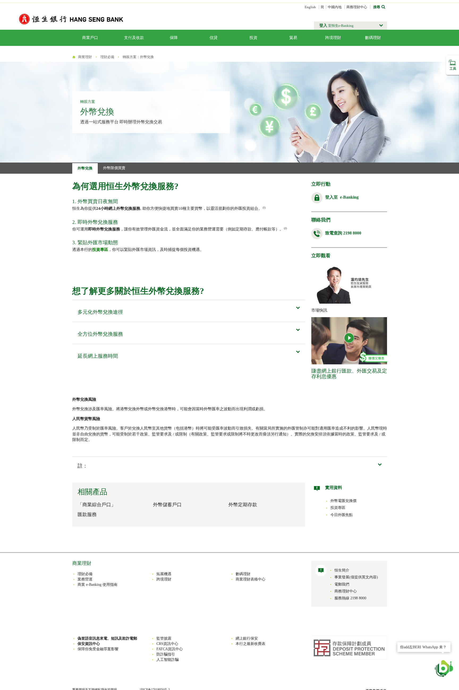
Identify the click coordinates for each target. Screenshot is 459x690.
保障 (174, 37)
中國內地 (335, 7)
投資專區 (100, 249)
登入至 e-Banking (342, 197)
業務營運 (85, 579)
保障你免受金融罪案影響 (98, 649)
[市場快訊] (349, 283)
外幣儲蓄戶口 (167, 504)
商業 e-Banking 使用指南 (97, 585)
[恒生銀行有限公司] (71, 18)
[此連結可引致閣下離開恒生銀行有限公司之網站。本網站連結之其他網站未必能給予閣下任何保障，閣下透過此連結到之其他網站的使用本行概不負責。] (349, 338)
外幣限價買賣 (114, 168)
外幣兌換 (85, 168)
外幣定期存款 (242, 504)
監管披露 (163, 638)
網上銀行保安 (247, 638)
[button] (350, 25)
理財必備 (107, 57)
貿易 (293, 37)
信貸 (214, 37)
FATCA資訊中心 (169, 649)
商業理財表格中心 (250, 579)
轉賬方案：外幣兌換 (138, 57)
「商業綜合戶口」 (97, 504)
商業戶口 (90, 37)
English (310, 7)
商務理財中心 (356, 7)
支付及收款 (134, 37)
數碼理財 (373, 37)
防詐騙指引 (165, 654)
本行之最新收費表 (250, 644)
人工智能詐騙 (167, 660)
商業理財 (85, 57)
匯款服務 (87, 514)
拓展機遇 (163, 574)
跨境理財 (333, 37)
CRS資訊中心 (167, 644)
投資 (253, 37)
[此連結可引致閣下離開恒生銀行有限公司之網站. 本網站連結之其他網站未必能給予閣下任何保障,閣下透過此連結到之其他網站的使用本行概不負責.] (349, 647)
